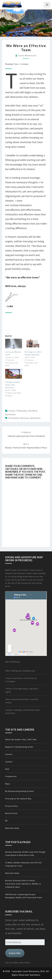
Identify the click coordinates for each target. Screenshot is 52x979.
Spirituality (10, 414)
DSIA (7, 769)
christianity (13, 418)
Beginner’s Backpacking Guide (19, 747)
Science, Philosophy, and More (22, 410)
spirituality (35, 418)
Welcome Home (12, 828)
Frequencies (11, 776)
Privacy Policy (11, 806)
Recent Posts (11, 813)
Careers (9, 754)
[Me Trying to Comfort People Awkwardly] (33, 343)
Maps (7, 784)
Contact (8, 761)
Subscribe (15, 953)
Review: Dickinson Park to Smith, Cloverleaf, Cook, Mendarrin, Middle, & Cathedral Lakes (23, 883)
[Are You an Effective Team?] (13, 343)
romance (24, 418)
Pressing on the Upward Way (18, 798)
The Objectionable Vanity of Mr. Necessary (12, 385)
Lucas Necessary (27, 55)
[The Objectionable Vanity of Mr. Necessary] (13, 374)
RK (6, 820)
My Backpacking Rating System (19, 791)
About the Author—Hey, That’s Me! (21, 739)
